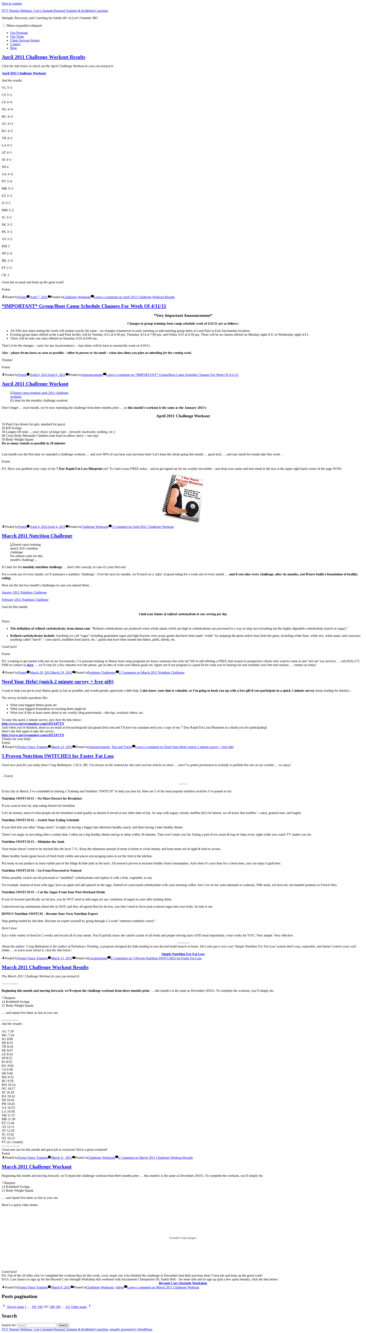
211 (67, 1307)
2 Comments (151, 672)
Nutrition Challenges (102, 672)
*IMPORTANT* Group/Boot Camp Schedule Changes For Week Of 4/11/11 (84, 306)
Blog (13, 48)
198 (51, 1307)
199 (57, 1307)
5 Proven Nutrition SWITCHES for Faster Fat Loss (58, 756)
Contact (15, 44)
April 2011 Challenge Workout (24, 73)
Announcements (92, 375)
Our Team (17, 36)
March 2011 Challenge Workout (37, 1166)
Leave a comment (134, 297)
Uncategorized (97, 958)
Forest (22, 297)
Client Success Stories (25, 40)
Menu (24, 25)
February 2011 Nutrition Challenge (25, 599)
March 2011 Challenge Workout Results (45, 967)
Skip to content (12, 3)
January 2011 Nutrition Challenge (24, 592)
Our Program (19, 33)
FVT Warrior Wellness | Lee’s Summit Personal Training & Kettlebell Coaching (55, 11)
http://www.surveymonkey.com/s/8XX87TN (33, 735)
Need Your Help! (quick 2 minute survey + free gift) (58, 681)
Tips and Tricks (121, 747)
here (30, 665)
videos (119, 1287)
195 (34, 1307)
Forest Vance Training (33, 747)
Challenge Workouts (77, 297)
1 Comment (143, 527)
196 (40, 1307)
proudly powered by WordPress (131, 1329)
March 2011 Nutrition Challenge (37, 535)
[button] (4, 25)
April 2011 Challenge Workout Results (43, 57)
